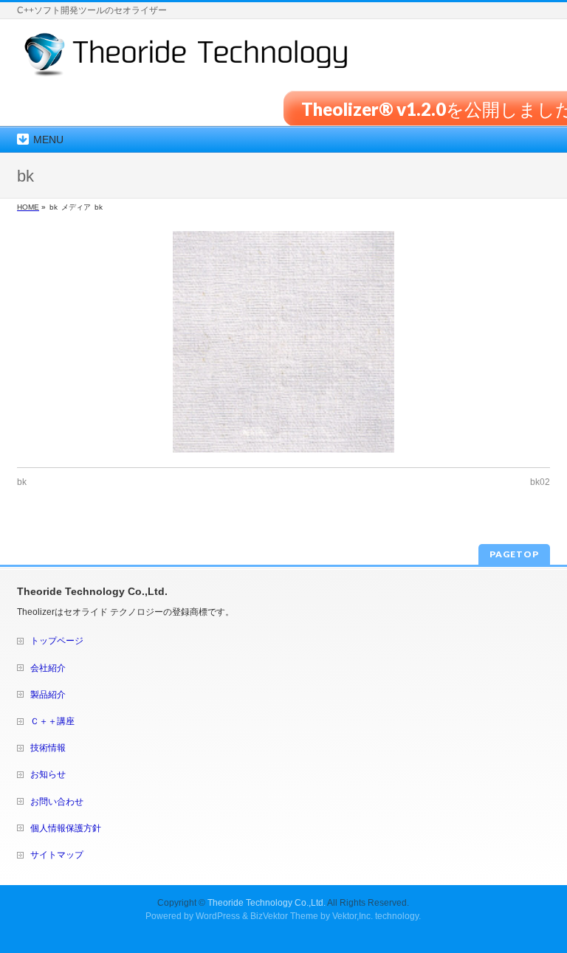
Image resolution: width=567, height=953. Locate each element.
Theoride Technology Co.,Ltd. (266, 903)
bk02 (540, 482)
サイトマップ (56, 855)
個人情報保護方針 (65, 828)
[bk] (283, 342)
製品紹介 (48, 694)
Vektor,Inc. (352, 916)
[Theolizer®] (186, 60)
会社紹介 (48, 668)
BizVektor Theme (284, 916)
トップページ (56, 641)
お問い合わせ (56, 802)
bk (22, 482)
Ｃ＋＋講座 (52, 721)
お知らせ (48, 774)
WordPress (218, 916)
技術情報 (48, 748)
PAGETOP (514, 554)
